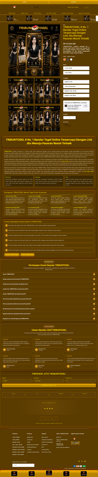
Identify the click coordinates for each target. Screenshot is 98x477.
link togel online (89, 171)
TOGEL (28, 442)
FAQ (43, 447)
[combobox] (45, 7)
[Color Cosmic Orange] (64, 59)
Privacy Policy (45, 449)
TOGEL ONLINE (37, 13)
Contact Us (45, 444)
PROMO (14, 474)
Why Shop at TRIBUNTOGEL (60, 444)
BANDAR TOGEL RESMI (84, 13)
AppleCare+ (30, 437)
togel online (65, 161)
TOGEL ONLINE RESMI (70, 86)
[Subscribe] (32, 465)
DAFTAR (73, 2)
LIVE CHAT (84, 474)
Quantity (65, 114)
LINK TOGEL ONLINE (51, 13)
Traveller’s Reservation (33, 452)
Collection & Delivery (47, 439)
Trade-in (29, 449)
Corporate (29, 439)
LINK (66, 474)
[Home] (14, 7)
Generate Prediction (49, 385)
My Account (45, 437)
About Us (58, 437)
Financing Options (31, 447)
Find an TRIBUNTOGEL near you (62, 440)
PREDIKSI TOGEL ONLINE (18, 449)
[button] (11, 13)
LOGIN (24, 2)
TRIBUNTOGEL (11, 13)
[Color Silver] (71, 59)
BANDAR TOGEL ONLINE (70, 91)
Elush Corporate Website (62, 447)
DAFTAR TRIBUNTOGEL (12, 254)
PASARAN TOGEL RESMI (67, 13)
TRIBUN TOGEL (24, 13)
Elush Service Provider (33, 444)
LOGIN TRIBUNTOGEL (27, 254)
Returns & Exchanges (47, 442)
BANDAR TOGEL (69, 81)
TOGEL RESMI (68, 72)
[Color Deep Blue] (68, 59)
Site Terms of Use (46, 452)
